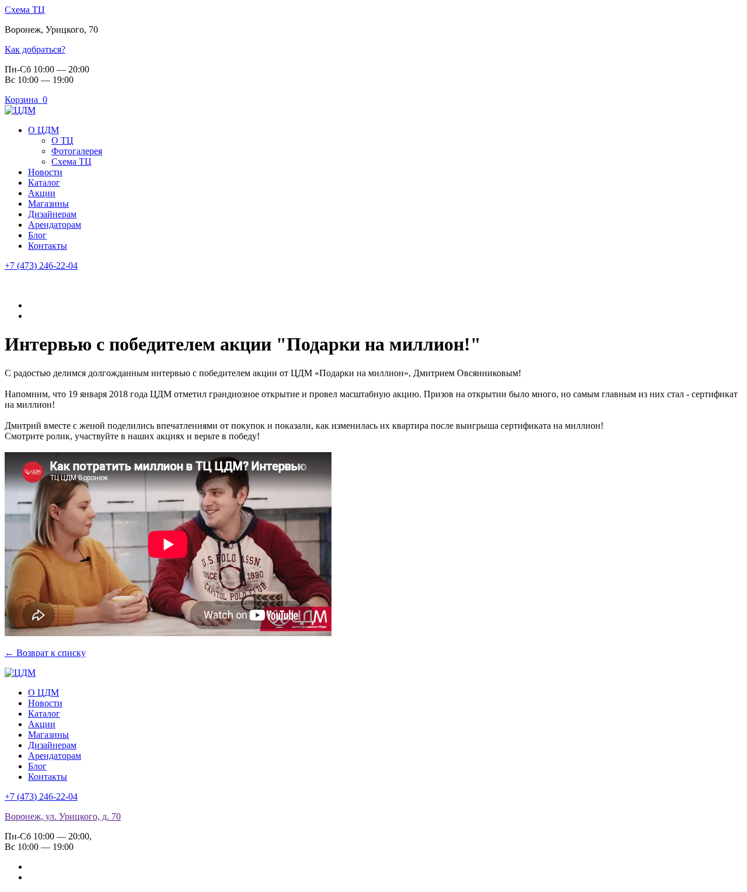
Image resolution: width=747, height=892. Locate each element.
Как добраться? (35, 49)
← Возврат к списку (45, 653)
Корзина (26, 100)
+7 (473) (41, 265)
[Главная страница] (20, 110)
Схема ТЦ (25, 10)
